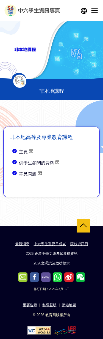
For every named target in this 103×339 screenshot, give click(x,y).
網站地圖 (69, 305)
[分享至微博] (69, 277)
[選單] (94, 10)
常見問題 (28, 173)
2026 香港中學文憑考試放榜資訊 (51, 253)
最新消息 (22, 244)
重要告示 (30, 305)
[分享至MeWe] (46, 277)
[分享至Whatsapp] (57, 277)
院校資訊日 (79, 244)
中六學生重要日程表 (50, 244)
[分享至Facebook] (34, 277)
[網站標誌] (33, 10)
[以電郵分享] (22, 277)
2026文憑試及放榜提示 (52, 263)
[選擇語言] (84, 10)
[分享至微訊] (80, 277)
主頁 (23, 151)
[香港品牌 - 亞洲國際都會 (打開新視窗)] (65, 330)
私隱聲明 (49, 305)
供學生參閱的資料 (36, 162)
